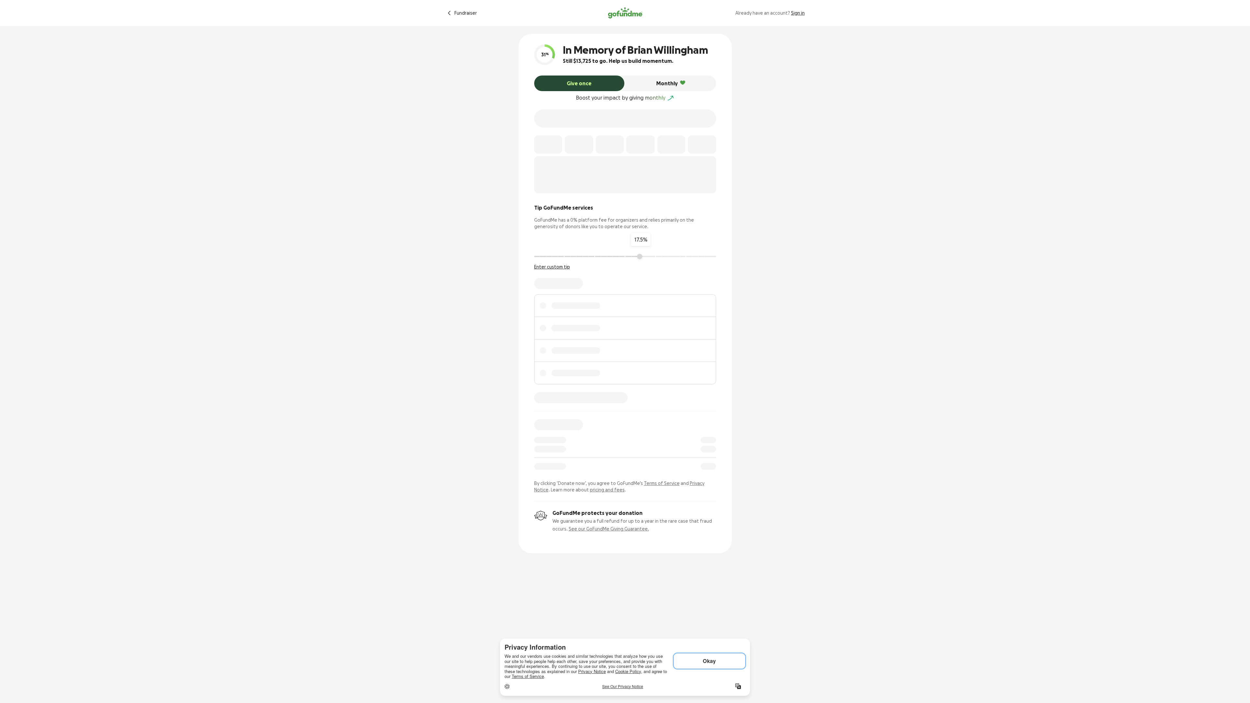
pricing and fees (607, 489)
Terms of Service (662, 483)
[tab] (579, 83)
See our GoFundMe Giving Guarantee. (609, 528)
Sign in (798, 13)
